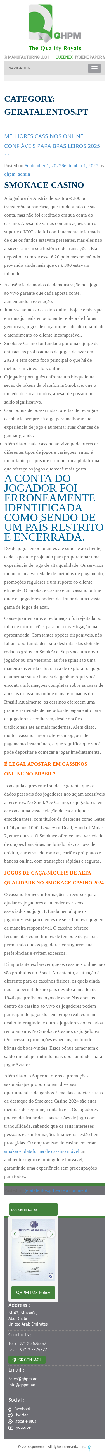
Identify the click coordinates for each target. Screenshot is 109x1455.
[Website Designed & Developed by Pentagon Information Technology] (86, 1447)
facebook (22, 1409)
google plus (25, 1421)
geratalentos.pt (38, 1190)
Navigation (19, 68)
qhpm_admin (17, 174)
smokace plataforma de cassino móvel (41, 1151)
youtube (23, 1427)
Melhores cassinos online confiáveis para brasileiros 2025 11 (52, 145)
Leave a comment (70, 1190)
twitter (22, 1415)
